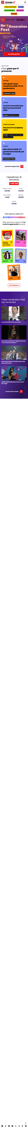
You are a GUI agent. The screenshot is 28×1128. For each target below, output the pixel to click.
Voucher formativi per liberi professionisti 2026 (13, 108)
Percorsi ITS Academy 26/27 (13, 128)
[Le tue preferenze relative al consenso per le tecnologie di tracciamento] (25, 1123)
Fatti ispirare (14, 285)
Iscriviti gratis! (14, 54)
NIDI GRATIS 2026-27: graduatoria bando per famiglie (13, 151)
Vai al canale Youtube (12, 391)
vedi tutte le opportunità (12, 166)
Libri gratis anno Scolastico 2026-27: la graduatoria (13, 86)
